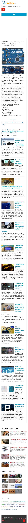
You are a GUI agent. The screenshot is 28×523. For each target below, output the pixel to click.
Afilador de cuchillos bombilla (17, 462)
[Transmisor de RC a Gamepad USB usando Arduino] (7, 286)
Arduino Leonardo (16, 130)
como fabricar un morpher (6, 501)
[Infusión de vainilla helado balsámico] (5, 433)
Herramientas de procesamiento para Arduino (19, 406)
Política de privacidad (15, 518)
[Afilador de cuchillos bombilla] (5, 464)
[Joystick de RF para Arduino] (7, 389)
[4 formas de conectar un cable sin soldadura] (11, 491)
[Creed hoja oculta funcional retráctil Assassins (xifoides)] (11, 486)
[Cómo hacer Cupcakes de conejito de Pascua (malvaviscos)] (5, 456)
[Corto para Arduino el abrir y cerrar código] (7, 370)
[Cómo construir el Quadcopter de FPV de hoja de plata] (5, 449)
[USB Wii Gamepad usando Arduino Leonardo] (7, 330)
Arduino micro (5, 131)
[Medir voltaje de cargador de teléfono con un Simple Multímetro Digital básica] (4, 491)
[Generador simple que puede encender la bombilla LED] (18, 491)
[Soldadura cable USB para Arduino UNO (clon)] (7, 205)
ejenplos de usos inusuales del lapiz (9, 509)
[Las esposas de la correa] (11, 481)
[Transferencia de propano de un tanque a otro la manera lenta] (4, 481)
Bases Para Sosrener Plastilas (7, 507)
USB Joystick (13, 132)
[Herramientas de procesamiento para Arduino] (7, 407)
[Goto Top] (24, 520)
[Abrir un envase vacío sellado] (18, 481)
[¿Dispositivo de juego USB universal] (7, 267)
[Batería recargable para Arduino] (7, 350)
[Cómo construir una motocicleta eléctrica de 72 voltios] (11, 476)
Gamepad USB (12, 131)
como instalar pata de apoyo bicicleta (17, 506)
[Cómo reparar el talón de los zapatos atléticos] (18, 476)
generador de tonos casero (19, 507)
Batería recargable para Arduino (19, 349)
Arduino (9, 130)
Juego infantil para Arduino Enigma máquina (19, 247)
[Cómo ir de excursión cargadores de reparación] (5, 441)
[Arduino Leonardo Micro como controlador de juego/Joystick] (7, 142)
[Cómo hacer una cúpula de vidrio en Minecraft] (18, 486)
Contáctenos (5, 518)
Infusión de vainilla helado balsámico (18, 431)
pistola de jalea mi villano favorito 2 (11, 504)
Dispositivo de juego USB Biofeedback (19, 161)
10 (3, 124)
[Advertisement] (14, 25)
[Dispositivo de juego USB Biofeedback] (7, 163)
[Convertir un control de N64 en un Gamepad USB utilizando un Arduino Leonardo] (7, 307)
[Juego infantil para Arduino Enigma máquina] (7, 248)
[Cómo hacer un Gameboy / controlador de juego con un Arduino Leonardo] (7, 226)
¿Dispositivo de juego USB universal (19, 266)
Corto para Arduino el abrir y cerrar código (19, 368)
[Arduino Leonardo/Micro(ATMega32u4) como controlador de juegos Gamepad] (7, 182)
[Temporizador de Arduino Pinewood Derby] (4, 476)
